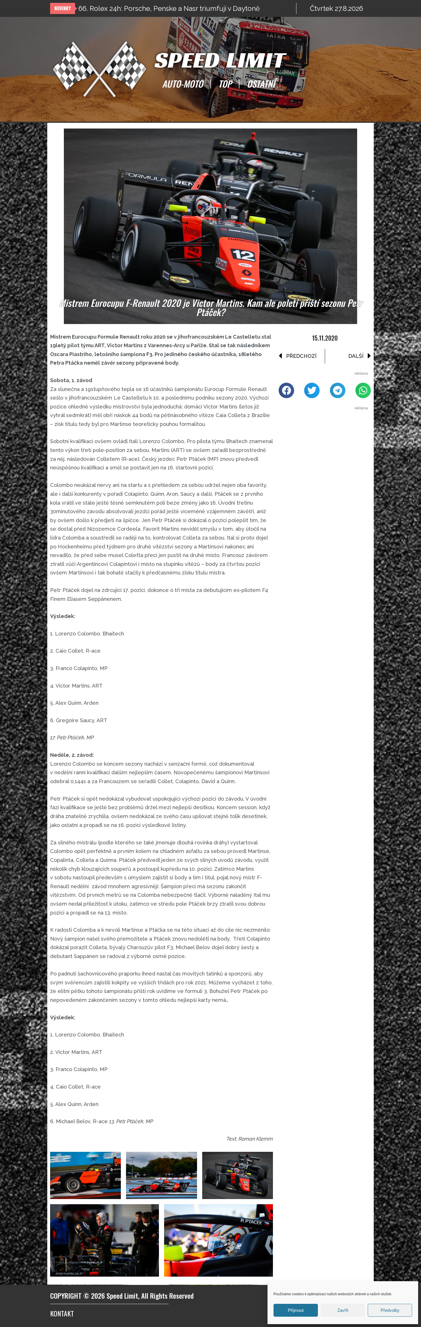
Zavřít (342, 1310)
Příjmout (296, 1310)
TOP (224, 83)
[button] (286, 390)
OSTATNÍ (261, 83)
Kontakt (62, 1313)
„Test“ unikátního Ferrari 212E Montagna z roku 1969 (160, 8)
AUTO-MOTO (182, 83)
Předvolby (390, 1310)
